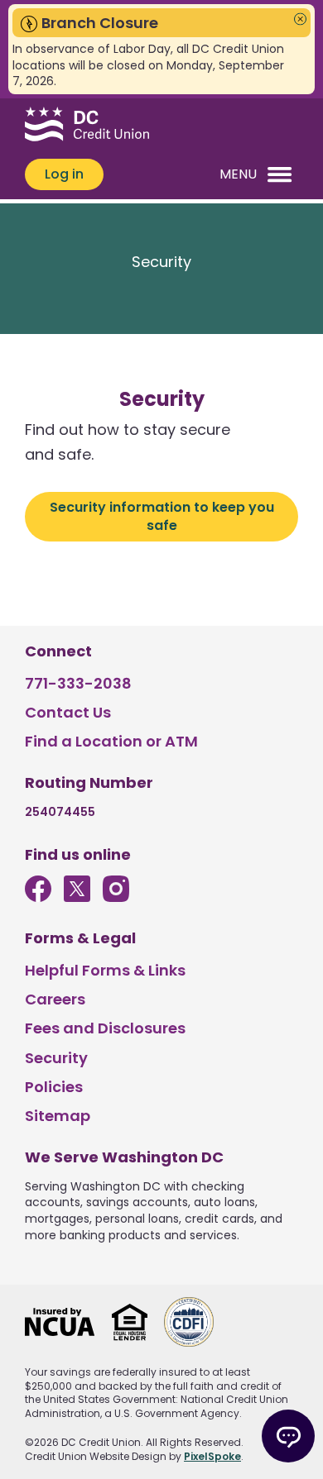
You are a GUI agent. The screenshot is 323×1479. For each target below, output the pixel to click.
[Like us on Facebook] (38, 896)
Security (56, 1057)
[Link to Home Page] (87, 126)
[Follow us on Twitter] (77, 896)
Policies (54, 1086)
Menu (238, 174)
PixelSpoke (212, 1456)
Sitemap (57, 1115)
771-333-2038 (78, 683)
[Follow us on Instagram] (116, 896)
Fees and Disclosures (105, 1028)
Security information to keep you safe (162, 516)
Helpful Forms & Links (105, 970)
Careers (55, 999)
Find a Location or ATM (111, 741)
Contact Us (68, 712)
